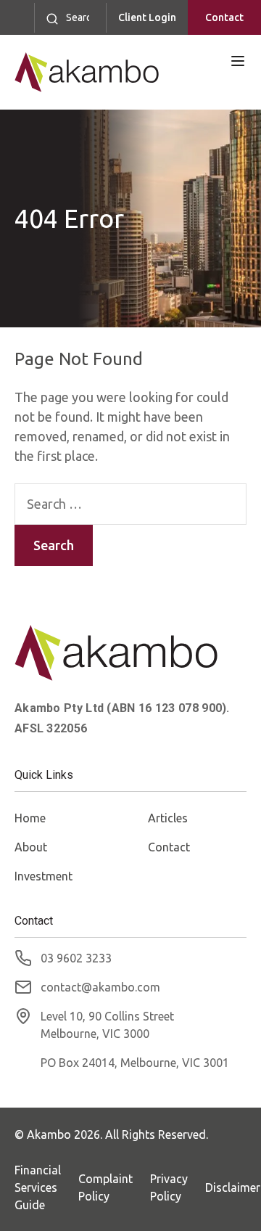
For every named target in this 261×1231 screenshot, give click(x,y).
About (30, 847)
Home (30, 818)
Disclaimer (232, 1187)
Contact (224, 17)
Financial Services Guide (37, 1187)
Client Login (147, 17)
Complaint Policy (105, 1187)
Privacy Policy (169, 1187)
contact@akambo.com (100, 987)
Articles (168, 818)
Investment (43, 876)
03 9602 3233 (76, 958)
